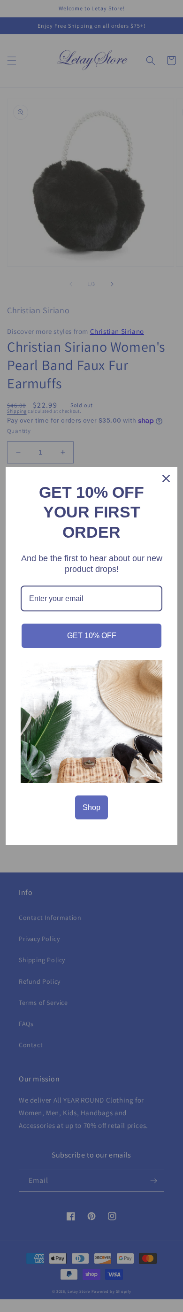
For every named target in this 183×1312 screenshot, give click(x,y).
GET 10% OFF (91, 636)
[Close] (166, 478)
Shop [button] (91, 807)
